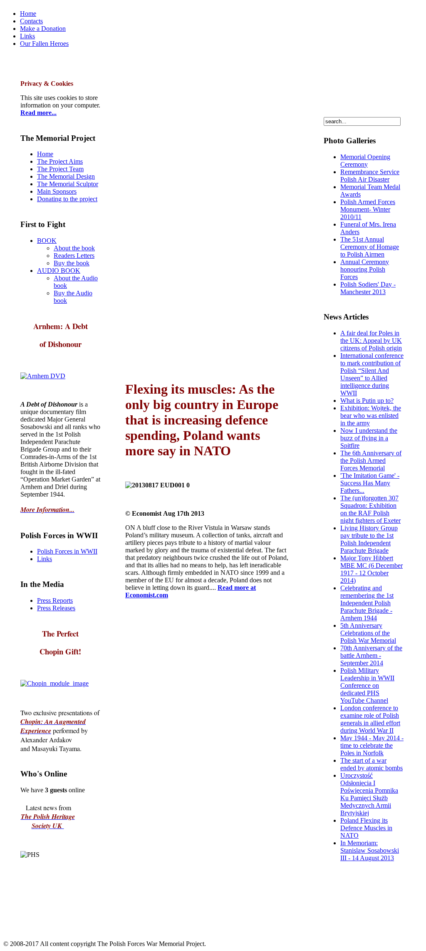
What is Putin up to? (367, 400)
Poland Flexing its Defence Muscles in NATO (366, 828)
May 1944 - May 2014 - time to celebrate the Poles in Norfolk (372, 745)
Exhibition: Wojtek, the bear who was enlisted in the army (370, 415)
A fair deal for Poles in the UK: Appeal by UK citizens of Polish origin (371, 340)
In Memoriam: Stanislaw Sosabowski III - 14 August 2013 (369, 850)
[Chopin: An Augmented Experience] (42, 375)
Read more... (38, 112)
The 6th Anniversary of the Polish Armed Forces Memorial (370, 460)
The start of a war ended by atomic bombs (371, 764)
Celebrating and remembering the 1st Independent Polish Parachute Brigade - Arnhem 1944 (367, 603)
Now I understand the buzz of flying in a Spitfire (368, 438)
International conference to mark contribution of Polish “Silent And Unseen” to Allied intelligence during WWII (372, 374)
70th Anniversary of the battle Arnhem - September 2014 (371, 655)
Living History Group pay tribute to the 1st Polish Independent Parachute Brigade (369, 539)
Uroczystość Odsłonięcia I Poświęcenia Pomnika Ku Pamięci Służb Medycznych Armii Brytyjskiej (369, 794)
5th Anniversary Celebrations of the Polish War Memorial (368, 633)
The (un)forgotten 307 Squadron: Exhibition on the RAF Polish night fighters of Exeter (370, 509)
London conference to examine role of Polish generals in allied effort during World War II (370, 719)
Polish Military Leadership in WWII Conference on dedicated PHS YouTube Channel (367, 685)
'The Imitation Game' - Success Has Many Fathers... (369, 483)
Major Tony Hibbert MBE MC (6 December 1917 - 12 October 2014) (371, 569)
